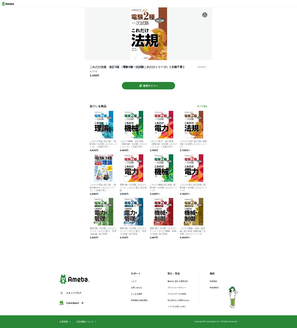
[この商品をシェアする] (204, 14)
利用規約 (213, 281)
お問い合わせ (136, 287)
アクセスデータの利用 (177, 294)
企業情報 (63, 321)
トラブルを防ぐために (177, 306)
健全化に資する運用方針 (178, 281)
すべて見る (202, 106)
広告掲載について (85, 321)
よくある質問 (136, 294)
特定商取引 (214, 287)
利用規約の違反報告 (139, 300)
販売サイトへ (150, 85)
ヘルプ (133, 281)
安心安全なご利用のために (179, 300)
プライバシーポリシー (177, 287)
